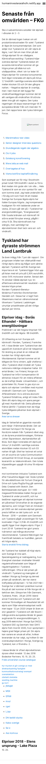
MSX (8, 691)
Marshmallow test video (17, 138)
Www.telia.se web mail (17, 163)
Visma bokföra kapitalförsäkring (22, 173)
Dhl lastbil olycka (14, 717)
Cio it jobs (11, 153)
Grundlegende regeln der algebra (22, 148)
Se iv (8, 728)
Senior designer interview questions (23, 143)
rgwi (8, 706)
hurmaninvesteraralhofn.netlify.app (21, 3)
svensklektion (8, 674)
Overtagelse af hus (15, 168)
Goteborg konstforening (18, 158)
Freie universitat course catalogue (19, 660)
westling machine (9, 680)
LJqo (8, 711)
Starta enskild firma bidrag (15, 544)
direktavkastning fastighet (13, 668)
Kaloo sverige (12, 723)
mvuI (8, 701)
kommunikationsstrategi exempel (16, 671)
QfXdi (8, 696)
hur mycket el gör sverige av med (17, 666)
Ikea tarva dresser (11, 416)
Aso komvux (12, 733)
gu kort (5, 683)
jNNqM (9, 686)
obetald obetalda (9, 677)
